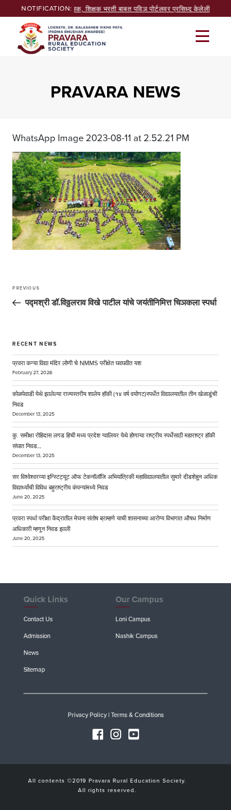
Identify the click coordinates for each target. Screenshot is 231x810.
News (31, 653)
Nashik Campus (137, 636)
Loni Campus (133, 619)
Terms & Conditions (137, 715)
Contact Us (38, 619)
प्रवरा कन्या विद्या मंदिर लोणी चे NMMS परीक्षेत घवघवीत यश (76, 363)
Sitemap (34, 669)
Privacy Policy (87, 715)
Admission (37, 636)
